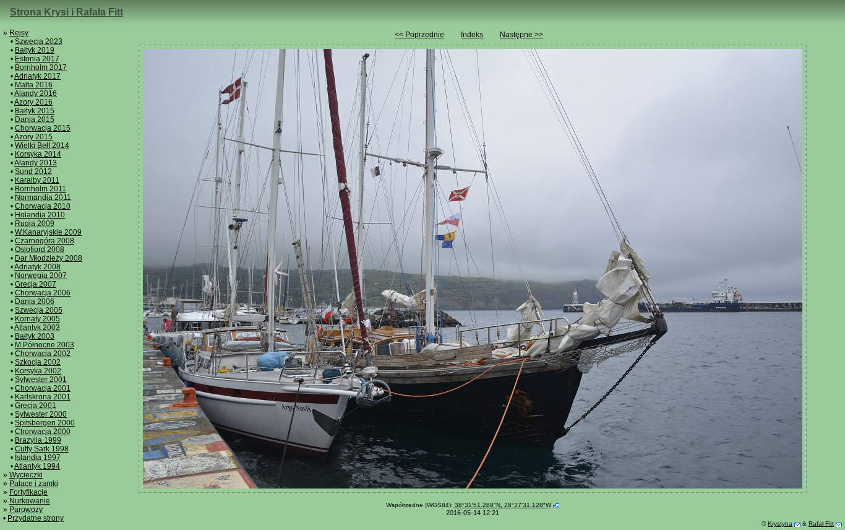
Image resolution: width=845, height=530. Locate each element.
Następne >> (521, 34)
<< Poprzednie (419, 34)
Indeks (472, 34)
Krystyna (780, 523)
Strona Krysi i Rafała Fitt (66, 12)
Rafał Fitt (821, 523)
